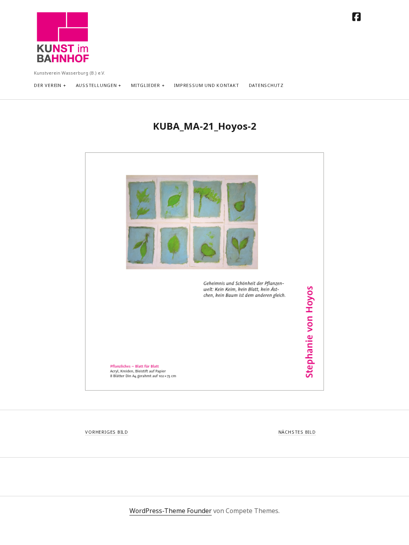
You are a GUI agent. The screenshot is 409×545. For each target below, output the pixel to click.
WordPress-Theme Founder (170, 510)
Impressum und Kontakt (206, 85)
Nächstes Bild (297, 432)
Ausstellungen (96, 85)
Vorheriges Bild (106, 432)
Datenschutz (266, 85)
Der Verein (48, 85)
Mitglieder (145, 85)
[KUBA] (62, 62)
